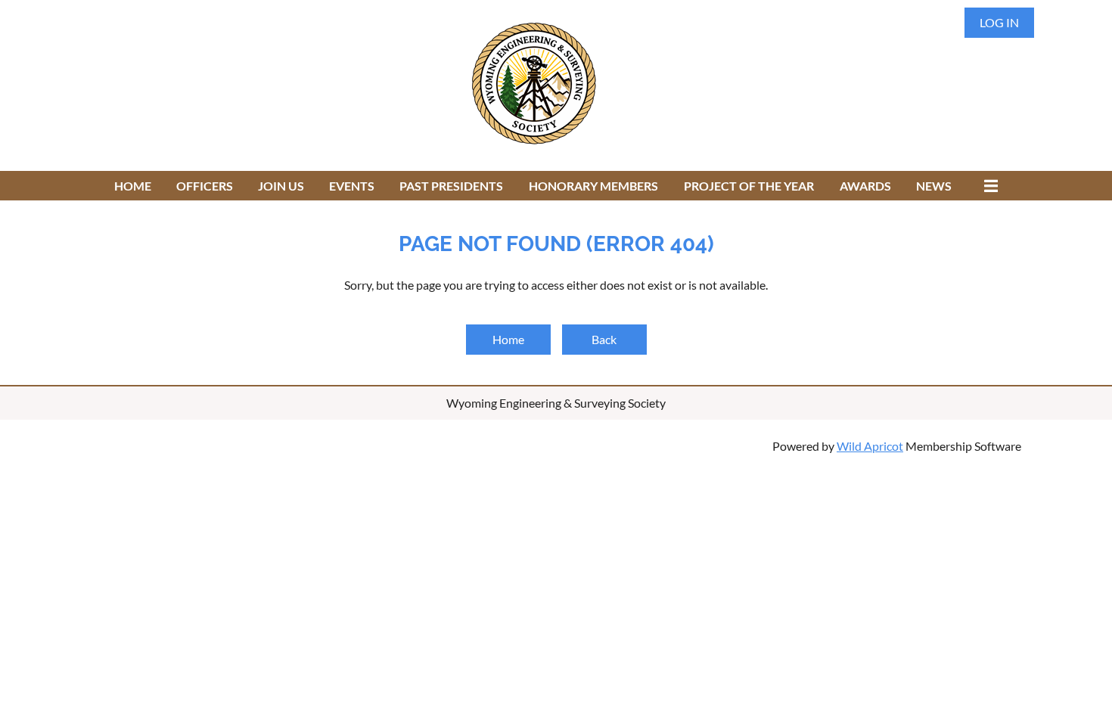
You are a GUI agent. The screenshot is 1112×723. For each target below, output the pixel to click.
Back (604, 339)
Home (508, 339)
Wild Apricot (870, 446)
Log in (999, 22)
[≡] (987, 185)
